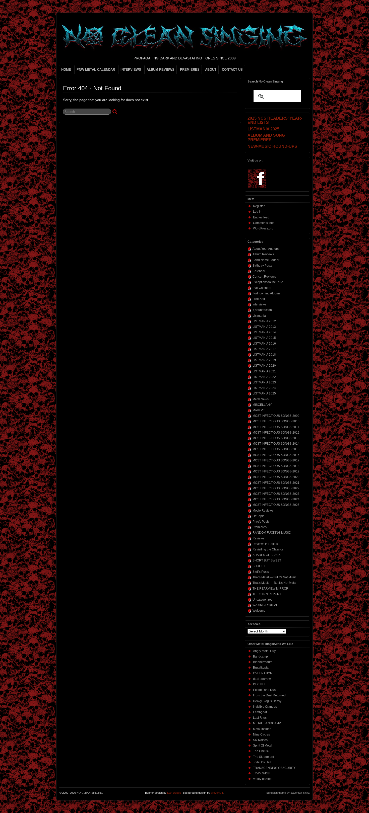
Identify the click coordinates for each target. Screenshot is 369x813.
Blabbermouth (262, 662)
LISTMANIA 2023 (264, 382)
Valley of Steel (262, 779)
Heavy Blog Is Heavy (267, 701)
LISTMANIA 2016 (264, 343)
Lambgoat (260, 712)
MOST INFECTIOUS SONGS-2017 (276, 460)
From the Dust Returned (269, 695)
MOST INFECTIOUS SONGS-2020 (276, 477)
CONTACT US (232, 69)
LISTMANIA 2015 (264, 338)
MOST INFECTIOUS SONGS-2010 (276, 421)
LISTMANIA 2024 (264, 388)
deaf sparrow (262, 679)
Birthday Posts (262, 265)
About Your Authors (266, 249)
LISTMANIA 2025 (264, 393)
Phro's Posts (261, 521)
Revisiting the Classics (268, 549)
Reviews (258, 538)
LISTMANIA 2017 (264, 349)
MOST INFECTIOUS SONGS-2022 (276, 488)
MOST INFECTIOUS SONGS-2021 (276, 482)
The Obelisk (261, 751)
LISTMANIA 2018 (264, 354)
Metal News (261, 399)
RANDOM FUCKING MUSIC (272, 532)
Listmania (259, 315)
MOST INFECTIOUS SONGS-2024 (276, 499)
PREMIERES (190, 69)
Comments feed (264, 223)
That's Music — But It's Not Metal (274, 583)
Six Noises (260, 740)
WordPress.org (263, 228)
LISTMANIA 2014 (264, 332)
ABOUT (210, 69)
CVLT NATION (262, 673)
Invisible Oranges (265, 706)
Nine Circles (261, 734)
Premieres (260, 527)
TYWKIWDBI (261, 773)
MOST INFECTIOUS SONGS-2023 (276, 494)
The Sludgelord (263, 757)
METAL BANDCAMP (267, 723)
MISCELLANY (262, 404)
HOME (66, 69)
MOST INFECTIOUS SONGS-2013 (276, 438)
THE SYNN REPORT (267, 594)
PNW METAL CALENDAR (96, 69)
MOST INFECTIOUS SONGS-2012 (276, 432)
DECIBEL (259, 684)
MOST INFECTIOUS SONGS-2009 (276, 416)
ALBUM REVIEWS (160, 69)
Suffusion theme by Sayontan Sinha (288, 792)
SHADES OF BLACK (267, 555)
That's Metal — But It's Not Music (274, 577)
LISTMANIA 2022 (264, 377)
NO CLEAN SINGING (90, 792)
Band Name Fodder (266, 260)
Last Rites (260, 717)
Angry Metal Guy (264, 651)
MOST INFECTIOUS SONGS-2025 (276, 505)
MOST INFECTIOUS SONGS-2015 (276, 449)
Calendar (259, 271)
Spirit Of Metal (262, 745)
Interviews (259, 304)
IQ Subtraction (262, 310)
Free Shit (259, 299)
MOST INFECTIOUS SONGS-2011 (276, 427)
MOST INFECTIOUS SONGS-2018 (276, 466)
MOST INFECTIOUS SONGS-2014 (276, 443)
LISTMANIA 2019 (264, 360)
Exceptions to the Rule (268, 282)
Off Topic (258, 516)
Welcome (259, 610)
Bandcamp (260, 656)
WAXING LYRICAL (265, 605)
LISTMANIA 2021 (264, 371)
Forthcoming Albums (266, 293)
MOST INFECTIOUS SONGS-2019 (276, 471)
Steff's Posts (261, 572)
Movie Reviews (263, 510)
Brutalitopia (261, 667)
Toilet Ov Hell (262, 762)
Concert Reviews (264, 276)
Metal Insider (262, 729)
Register (259, 206)
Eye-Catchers (262, 288)
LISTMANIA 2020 (264, 365)
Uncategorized (263, 599)
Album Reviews (263, 254)
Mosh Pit (258, 410)
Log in (257, 211)
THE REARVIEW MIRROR (270, 588)
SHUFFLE (259, 566)
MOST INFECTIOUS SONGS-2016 (276, 455)
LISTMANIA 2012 (264, 321)
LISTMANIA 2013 (264, 327)
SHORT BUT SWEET (267, 560)
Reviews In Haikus (265, 544)
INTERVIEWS (130, 69)
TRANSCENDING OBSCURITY (274, 768)
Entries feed (261, 217)
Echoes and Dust (264, 690)
